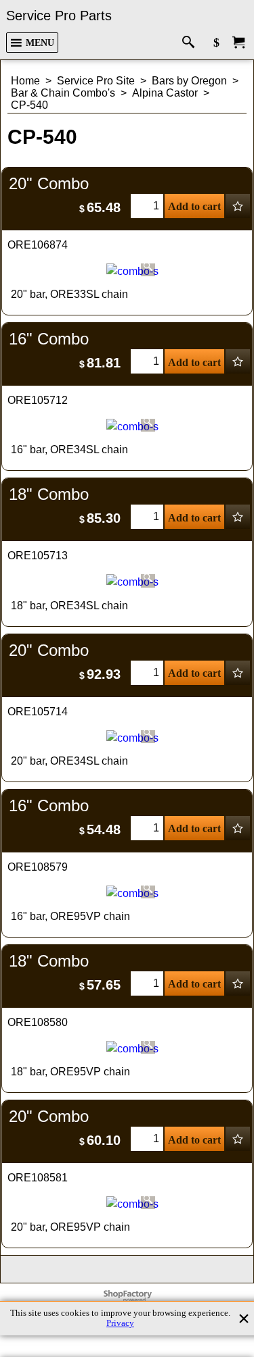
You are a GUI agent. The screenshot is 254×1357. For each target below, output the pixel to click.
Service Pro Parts (59, 15)
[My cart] (238, 42)
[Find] (191, 42)
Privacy (120, 1323)
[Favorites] (238, 206)
